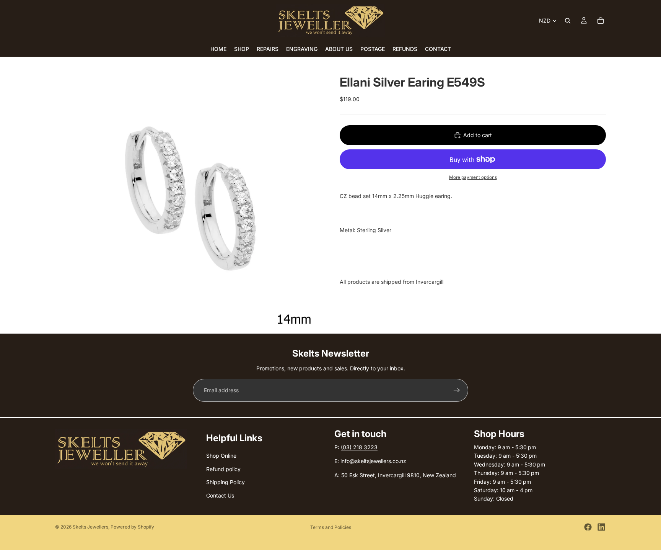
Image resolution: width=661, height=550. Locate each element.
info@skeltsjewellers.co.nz (373, 461)
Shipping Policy (225, 482)
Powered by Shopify (132, 527)
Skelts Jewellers (90, 527)
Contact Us (220, 495)
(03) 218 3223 (359, 447)
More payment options (473, 177)
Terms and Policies (330, 527)
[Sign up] (457, 390)
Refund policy (223, 469)
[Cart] (600, 20)
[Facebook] (588, 527)
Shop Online (221, 456)
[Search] (567, 20)
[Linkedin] (601, 527)
